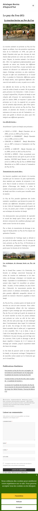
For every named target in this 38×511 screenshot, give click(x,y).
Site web (5, 456)
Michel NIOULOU (17, 399)
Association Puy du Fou (8, 403)
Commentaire (7, 421)
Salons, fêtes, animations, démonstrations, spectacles (17, 400)
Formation (20, 403)
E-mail (5, 450)
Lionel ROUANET (28, 403)
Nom (5, 443)
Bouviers (26, 399)
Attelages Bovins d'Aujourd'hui (11, 5)
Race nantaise (20, 404)
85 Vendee (30, 401)
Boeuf (16, 403)
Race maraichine (13, 404)
